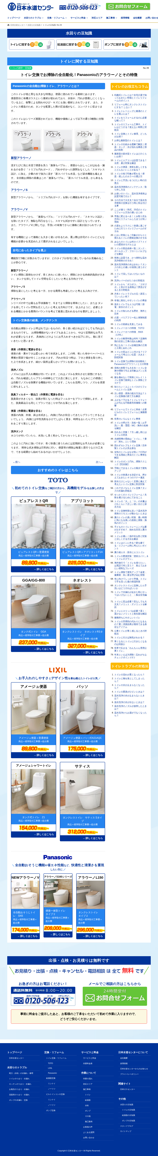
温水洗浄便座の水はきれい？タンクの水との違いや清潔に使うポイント (130, 267)
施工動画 (88, 1121)
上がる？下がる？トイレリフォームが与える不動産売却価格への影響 (130, 403)
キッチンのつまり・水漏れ (20, 1084)
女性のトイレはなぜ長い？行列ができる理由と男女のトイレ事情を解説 (130, 455)
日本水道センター (16, 1058)
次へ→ (99, 462)
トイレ (88, 1095)
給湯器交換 (50, 1078)
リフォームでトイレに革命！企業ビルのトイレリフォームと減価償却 (130, 412)
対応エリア (87, 1084)
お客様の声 (87, 1127)
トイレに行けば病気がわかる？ (129, 637)
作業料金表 (87, 1063)
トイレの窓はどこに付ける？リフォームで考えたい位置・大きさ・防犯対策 (130, 355)
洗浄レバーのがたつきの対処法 (129, 280)
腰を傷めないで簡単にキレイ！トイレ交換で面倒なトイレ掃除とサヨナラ (130, 380)
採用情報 (124, 1063)
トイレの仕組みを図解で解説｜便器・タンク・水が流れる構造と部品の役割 (130, 147)
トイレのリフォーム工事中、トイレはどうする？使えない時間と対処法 (130, 127)
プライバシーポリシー (129, 1074)
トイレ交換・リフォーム (56, 1058)
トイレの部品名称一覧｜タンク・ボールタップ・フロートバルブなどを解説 (130, 251)
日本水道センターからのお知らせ (134, 1069)
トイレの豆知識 (128, 1110)
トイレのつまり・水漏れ (19, 1079)
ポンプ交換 (50, 1110)
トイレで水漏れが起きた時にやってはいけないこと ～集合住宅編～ (130, 595)
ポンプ (88, 1111)
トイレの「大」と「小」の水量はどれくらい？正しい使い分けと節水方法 (130, 504)
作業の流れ (87, 1079)
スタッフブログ (126, 1126)
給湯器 (88, 1100)
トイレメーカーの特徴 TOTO (129, 328)
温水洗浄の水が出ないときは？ (129, 702)
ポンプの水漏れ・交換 (18, 1100)
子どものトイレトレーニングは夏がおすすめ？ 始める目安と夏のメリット (130, 529)
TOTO (50, 1063)
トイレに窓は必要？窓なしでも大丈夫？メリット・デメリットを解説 (130, 604)
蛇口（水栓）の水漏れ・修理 (21, 1073)
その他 (88, 1116)
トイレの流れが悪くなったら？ (129, 674)
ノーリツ (51, 1089)
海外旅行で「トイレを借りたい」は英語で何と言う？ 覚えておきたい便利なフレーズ (130, 565)
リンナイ (51, 1083)
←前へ (16, 462)
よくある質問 (88, 1132)
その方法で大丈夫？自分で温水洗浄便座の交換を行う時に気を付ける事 (130, 203)
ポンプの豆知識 (128, 1121)
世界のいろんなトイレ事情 (127, 419)
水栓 (87, 1105)
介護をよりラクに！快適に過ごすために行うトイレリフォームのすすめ (130, 228)
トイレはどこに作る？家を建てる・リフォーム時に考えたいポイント (130, 546)
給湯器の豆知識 (128, 1115)
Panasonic (52, 1073)
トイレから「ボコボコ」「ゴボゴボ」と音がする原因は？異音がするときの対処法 (130, 287)
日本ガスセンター (127, 1089)
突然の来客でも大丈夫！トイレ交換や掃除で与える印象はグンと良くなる (130, 371)
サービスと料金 (89, 1058)
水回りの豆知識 (126, 1104)
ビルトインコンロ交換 (55, 1094)
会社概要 (124, 1058)
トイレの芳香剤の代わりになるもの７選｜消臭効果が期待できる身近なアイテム (130, 624)
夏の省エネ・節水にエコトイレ (129, 552)
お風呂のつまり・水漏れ (19, 1089)
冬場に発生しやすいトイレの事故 (130, 300)
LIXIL (50, 1068)
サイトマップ (125, 1131)
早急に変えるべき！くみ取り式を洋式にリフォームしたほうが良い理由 (130, 219)
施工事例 (87, 1089)
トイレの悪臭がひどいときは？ (129, 691)
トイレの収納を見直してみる (128, 324)
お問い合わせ (88, 1138)
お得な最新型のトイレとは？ (128, 140)
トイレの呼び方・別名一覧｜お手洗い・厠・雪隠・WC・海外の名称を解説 (131, 425)
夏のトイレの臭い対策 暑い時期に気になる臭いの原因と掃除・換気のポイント (130, 520)
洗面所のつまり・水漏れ (19, 1095)
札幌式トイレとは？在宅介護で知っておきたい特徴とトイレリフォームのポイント (130, 98)
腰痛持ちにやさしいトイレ (127, 617)
